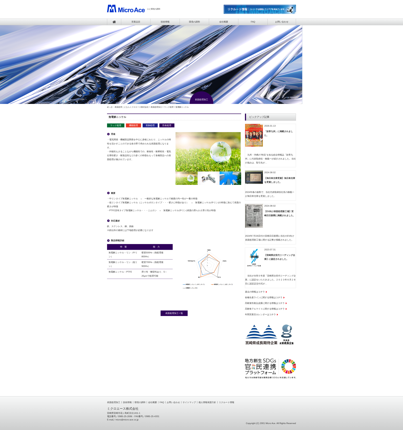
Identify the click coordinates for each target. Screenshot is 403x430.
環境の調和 (194, 21)
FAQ (253, 21)
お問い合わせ (281, 21)
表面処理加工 (113, 402)
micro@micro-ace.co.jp (127, 419)
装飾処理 (150, 125)
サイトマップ (189, 402)
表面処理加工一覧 (174, 313)
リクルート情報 (226, 402)
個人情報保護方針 (207, 402)
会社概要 (223, 21)
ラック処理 (115, 125)
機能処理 (133, 125)
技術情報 (165, 21)
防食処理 (166, 125)
